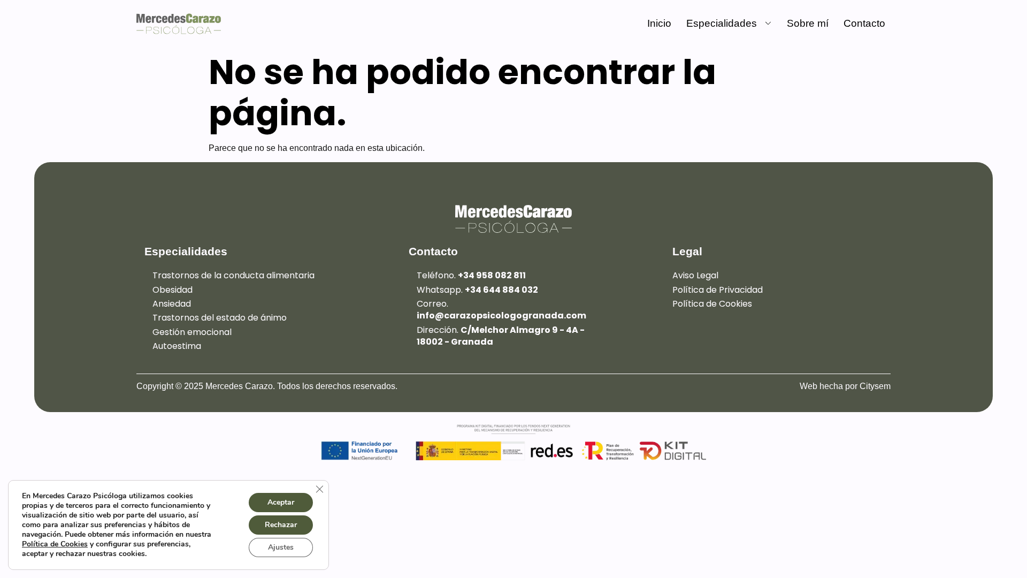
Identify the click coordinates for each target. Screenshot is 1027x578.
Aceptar (280, 502)
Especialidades (721, 23)
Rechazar (281, 525)
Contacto (864, 23)
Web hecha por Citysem (845, 386)
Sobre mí (808, 23)
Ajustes (281, 547)
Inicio (659, 23)
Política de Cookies (55, 544)
